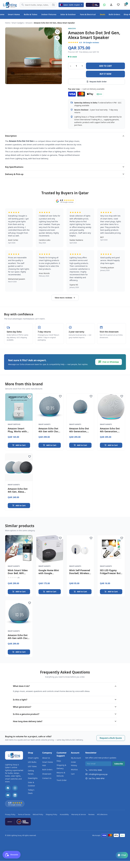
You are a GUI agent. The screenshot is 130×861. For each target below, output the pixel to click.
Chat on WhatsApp (108, 362)
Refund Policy (38, 814)
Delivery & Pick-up (65, 174)
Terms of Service (24, 814)
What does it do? (65, 686)
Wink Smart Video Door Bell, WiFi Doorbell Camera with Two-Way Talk (18, 575)
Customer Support (62, 754)
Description (65, 136)
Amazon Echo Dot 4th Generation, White (110, 431)
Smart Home (14, 14)
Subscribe (118, 763)
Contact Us (46, 778)
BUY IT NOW (105, 74)
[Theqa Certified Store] (93, 5)
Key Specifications (65, 167)
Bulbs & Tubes (30, 14)
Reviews (91, 814)
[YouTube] (8, 795)
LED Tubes (32, 766)
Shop (30, 752)
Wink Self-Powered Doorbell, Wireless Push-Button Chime (80, 573)
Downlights (33, 778)
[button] (122, 855)
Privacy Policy (10, 814)
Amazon (29, 23)
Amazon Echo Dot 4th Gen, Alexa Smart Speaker (18, 491)
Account (75, 752)
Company (47, 752)
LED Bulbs (32, 762)
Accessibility (64, 814)
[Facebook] (8, 788)
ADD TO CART (105, 66)
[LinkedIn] (15, 795)
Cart (73, 774)
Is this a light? (65, 699)
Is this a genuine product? (65, 714)
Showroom (46, 774)
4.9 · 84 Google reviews (89, 42)
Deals (102, 14)
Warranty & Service (78, 814)
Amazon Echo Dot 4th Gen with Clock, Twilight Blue (49, 431)
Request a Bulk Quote (111, 738)
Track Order (62, 780)
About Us (46, 758)
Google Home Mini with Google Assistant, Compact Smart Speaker (49, 575)
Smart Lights (33, 758)
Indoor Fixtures (48, 14)
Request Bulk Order (96, 81)
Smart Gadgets (18, 23)
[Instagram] (15, 788)
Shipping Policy (51, 814)
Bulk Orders (114, 14)
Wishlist (74, 769)
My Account (76, 758)
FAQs (59, 761)
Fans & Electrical (88, 14)
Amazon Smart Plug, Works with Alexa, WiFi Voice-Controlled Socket (18, 433)
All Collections (102, 814)
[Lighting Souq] (10, 5)
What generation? (65, 707)
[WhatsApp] (104, 5)
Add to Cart (19, 445)
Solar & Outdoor (68, 14)
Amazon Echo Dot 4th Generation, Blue (79, 431)
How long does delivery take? (65, 721)
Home (7, 23)
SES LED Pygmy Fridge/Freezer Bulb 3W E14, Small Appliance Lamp (111, 575)
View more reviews (65, 297)
